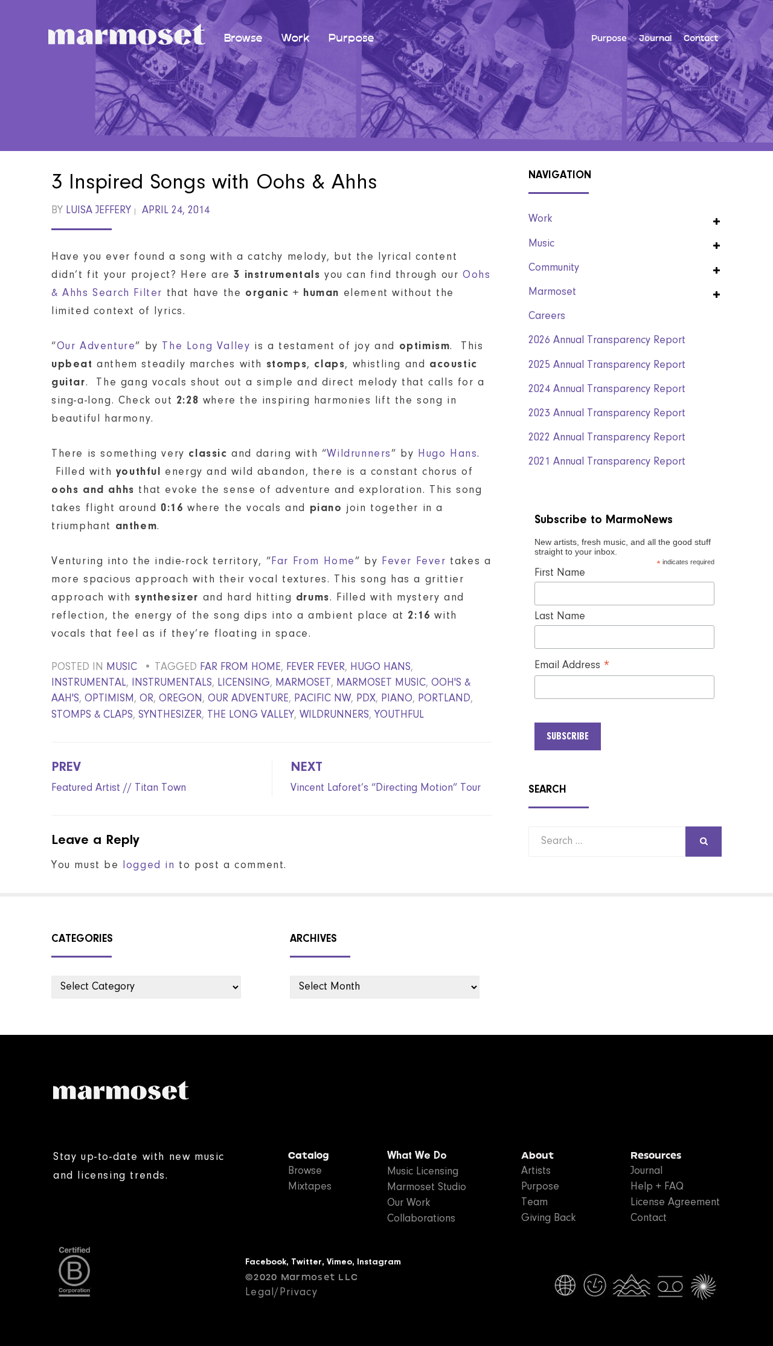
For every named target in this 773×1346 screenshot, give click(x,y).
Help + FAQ (657, 1187)
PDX (366, 699)
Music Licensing (422, 1172)
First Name (559, 573)
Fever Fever (414, 561)
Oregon (180, 699)
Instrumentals (172, 683)
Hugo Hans (447, 454)
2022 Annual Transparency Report (606, 438)
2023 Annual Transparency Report (606, 413)
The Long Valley (206, 346)
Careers (546, 316)
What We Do (417, 1156)
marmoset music (381, 683)
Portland (444, 699)
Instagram (379, 1262)
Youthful (399, 715)
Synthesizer (170, 715)
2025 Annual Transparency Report (606, 365)
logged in (149, 865)
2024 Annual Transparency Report (606, 389)
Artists (536, 1171)
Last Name (559, 616)
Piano (396, 699)
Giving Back (548, 1218)
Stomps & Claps (92, 715)
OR (146, 699)
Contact (701, 38)
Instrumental (88, 683)
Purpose (351, 37)
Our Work (408, 1203)
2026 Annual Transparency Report (606, 340)
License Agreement (675, 1202)
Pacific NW (322, 699)
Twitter (306, 1262)
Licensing (243, 683)
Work (295, 37)
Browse (243, 37)
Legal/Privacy (281, 1292)
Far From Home (313, 561)
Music (121, 667)
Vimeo (339, 1262)
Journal (655, 38)
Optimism (109, 699)
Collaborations (421, 1219)
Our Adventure (96, 346)
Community (553, 268)
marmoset (303, 683)
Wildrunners (359, 454)
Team (534, 1202)
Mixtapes (310, 1187)
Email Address (572, 666)
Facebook (265, 1262)
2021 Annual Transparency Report (606, 462)
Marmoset (552, 292)
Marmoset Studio (426, 1187)
